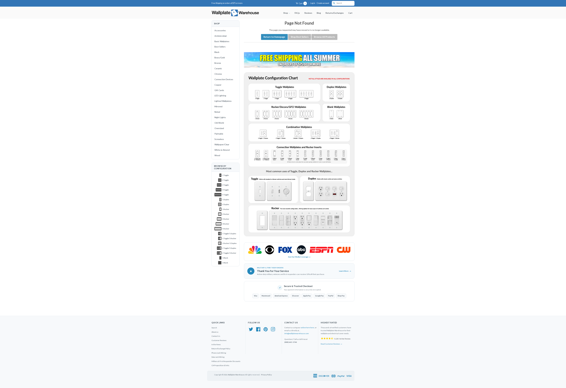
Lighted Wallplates (223, 101)
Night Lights (220, 117)
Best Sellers (220, 46)
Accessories (220, 30)
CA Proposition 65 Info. (220, 365)
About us (215, 332)
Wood (217, 155)
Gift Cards (219, 90)
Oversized (219, 128)
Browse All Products (324, 37)
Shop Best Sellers (299, 37)
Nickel (217, 112)
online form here (307, 327)
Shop (285, 13)
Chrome (218, 74)
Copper (217, 85)
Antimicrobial (220, 36)
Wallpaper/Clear (221, 144)
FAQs (297, 13)
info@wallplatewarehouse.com (296, 333)
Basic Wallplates (221, 41)
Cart (302, 3)
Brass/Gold (219, 57)
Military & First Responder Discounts (226, 361)
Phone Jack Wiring (219, 353)
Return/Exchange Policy (221, 348)
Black (216, 52)
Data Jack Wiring (218, 357)
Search (214, 328)
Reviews (308, 13)
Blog (319, 13)
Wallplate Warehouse (236, 375)
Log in (312, 3)
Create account (323, 3)
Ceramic (218, 68)
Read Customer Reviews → (331, 344)
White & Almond (222, 150)
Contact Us (216, 336)
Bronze (217, 63)
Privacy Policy (266, 375)
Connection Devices (223, 79)
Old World (219, 123)
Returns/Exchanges (334, 13)
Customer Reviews (219, 340)
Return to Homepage (274, 37)
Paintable (218, 133)
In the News (216, 344)
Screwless (219, 139)
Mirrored (218, 106)
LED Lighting (220, 95)
